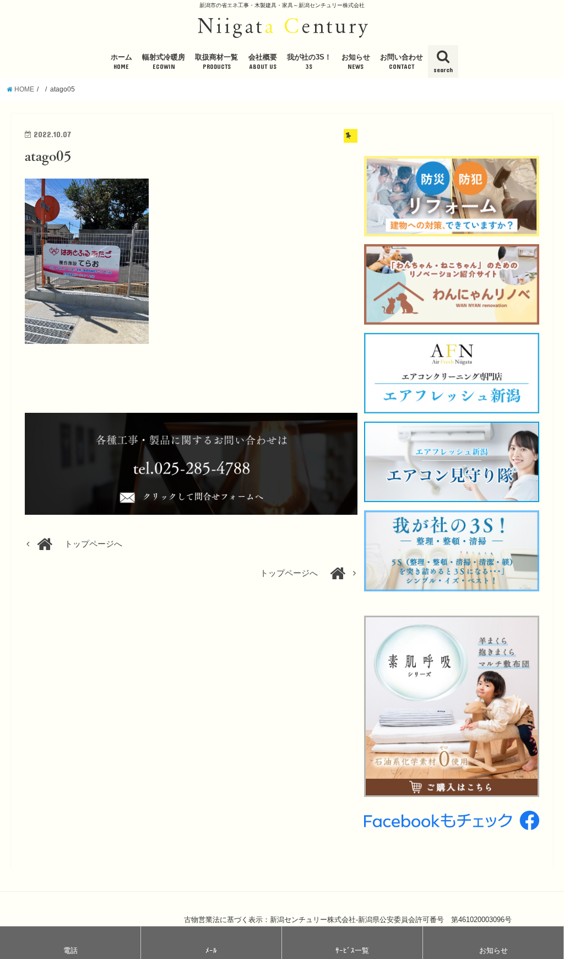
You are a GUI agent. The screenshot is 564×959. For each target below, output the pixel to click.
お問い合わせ (401, 62)
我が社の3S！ (309, 62)
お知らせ (355, 62)
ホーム (121, 62)
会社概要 (262, 62)
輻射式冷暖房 (163, 62)
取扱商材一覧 (216, 62)
